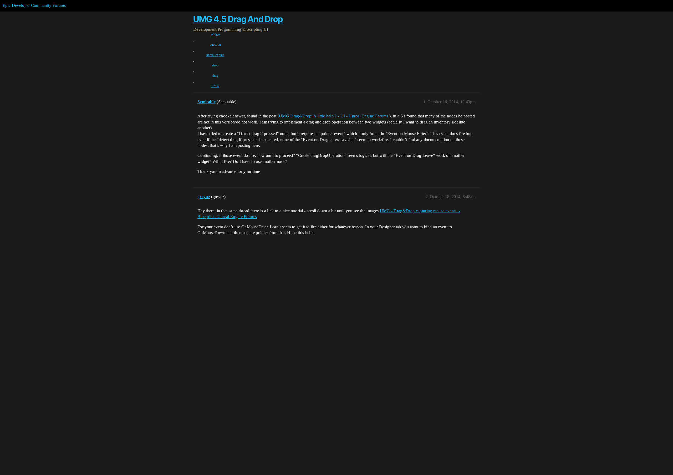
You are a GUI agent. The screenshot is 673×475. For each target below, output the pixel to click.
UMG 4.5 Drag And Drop (238, 19)
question (215, 45)
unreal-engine (215, 55)
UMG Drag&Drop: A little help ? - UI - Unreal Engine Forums (333, 116)
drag (215, 76)
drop (215, 65)
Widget (215, 34)
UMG (215, 86)
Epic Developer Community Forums (34, 5)
